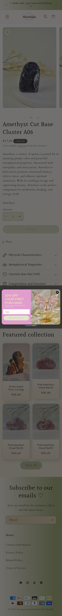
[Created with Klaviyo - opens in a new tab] (31, 325)
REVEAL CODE (16, 318)
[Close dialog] (57, 292)
